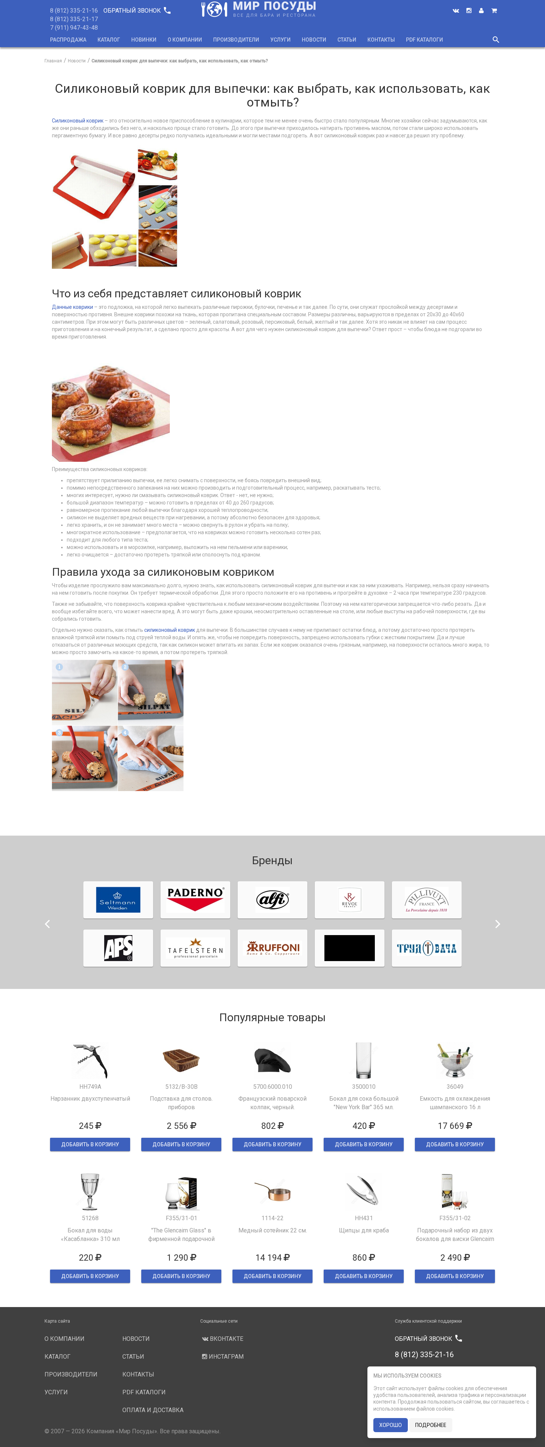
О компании (185, 40)
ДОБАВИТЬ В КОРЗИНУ (90, 1144)
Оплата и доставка (153, 1410)
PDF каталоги (424, 40)
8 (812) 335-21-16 (74, 10)
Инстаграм (225, 1356)
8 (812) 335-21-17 (74, 19)
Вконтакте (225, 1338)
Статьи (346, 40)
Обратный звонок (136, 10)
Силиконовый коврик (77, 121)
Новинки (143, 40)
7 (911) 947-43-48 (74, 27)
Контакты (381, 40)
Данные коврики (72, 307)
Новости (314, 40)
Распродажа (68, 40)
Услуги (280, 40)
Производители (236, 40)
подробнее (430, 1425)
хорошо (390, 1425)
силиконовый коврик (169, 630)
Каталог (109, 40)
